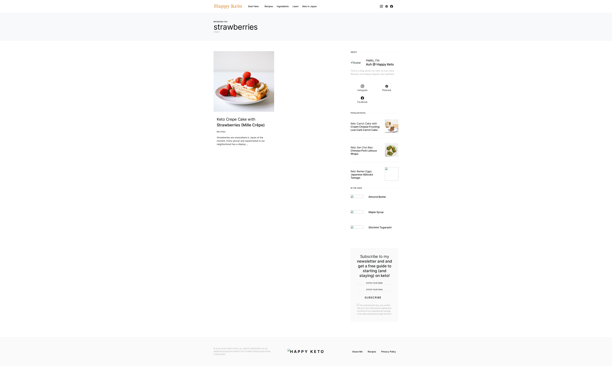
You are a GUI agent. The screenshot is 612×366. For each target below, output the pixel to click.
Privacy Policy (388, 351)
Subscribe (373, 297)
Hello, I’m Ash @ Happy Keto (380, 62)
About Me (357, 351)
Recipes (221, 132)
